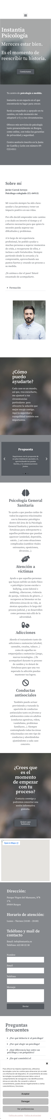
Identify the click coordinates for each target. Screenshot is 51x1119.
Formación (15, 287)
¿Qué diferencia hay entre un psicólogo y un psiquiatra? (23, 1051)
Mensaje (11, 987)
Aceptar (25, 1093)
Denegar (25, 1101)
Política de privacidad (32, 1115)
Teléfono (11, 976)
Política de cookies (16, 1115)
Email (10, 965)
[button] (47, 1063)
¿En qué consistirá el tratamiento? (19, 1059)
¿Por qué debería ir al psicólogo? (26, 1038)
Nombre (11, 954)
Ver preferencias (25, 1109)
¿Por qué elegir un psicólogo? (24, 1044)
